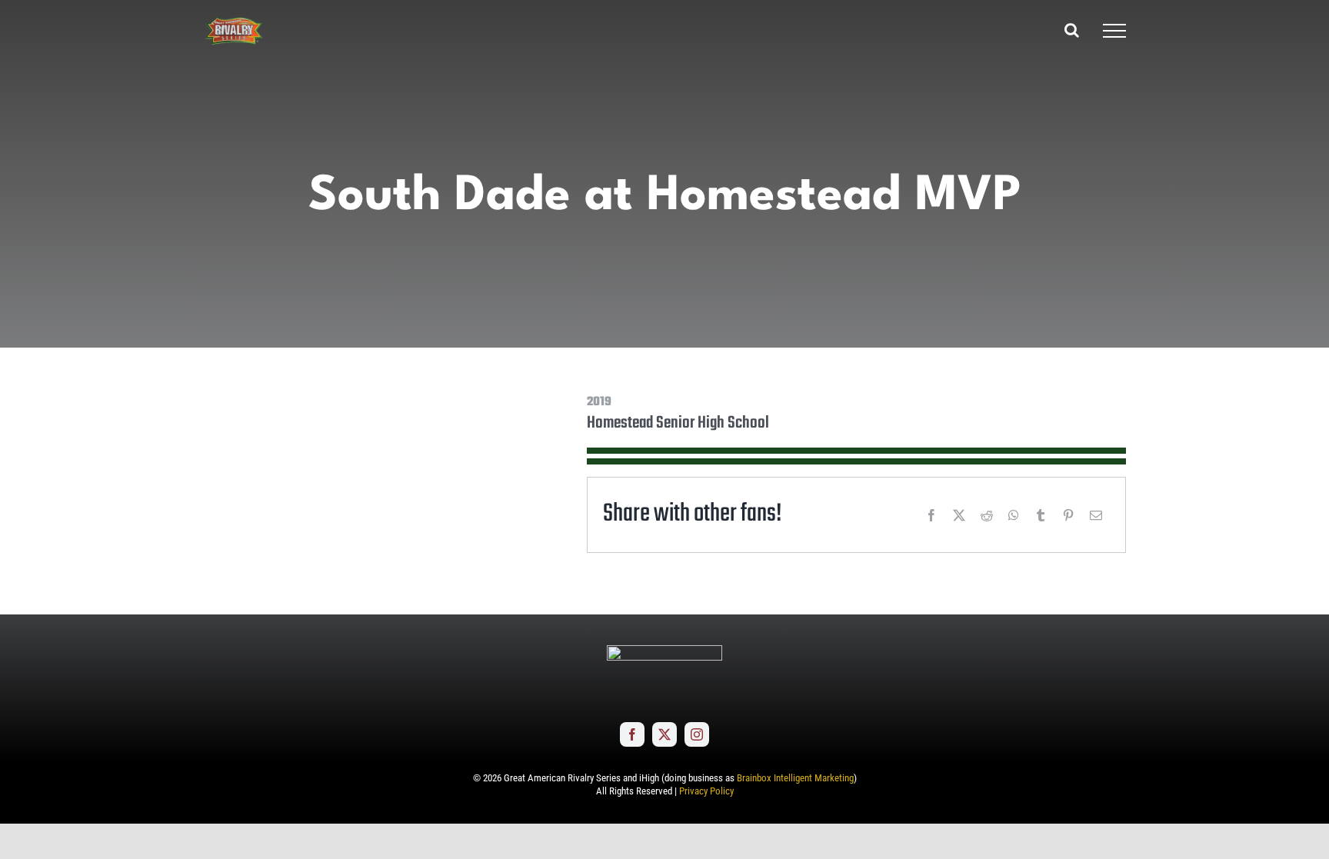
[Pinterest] (1068, 515)
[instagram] (696, 734)
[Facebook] (931, 515)
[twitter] (664, 734)
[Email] (1096, 515)
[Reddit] (987, 515)
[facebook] (632, 734)
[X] (959, 515)
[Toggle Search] (1071, 30)
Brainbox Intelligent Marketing (795, 778)
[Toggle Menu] (1114, 31)
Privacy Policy (706, 791)
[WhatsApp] (1014, 515)
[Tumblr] (1040, 515)
